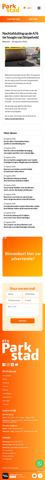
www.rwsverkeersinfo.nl (14, 119)
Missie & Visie (7, 456)
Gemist (5, 386)
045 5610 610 (12, 444)
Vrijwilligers (7, 393)
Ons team (6, 401)
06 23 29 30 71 (12, 442)
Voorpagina (6, 375)
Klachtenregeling (9, 453)
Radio (4, 379)
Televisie (5, 383)
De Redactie (7, 459)
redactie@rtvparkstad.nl (15, 447)
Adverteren (6, 397)
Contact (5, 404)
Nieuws (5, 390)
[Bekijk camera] (34, 475)
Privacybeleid (7, 450)
